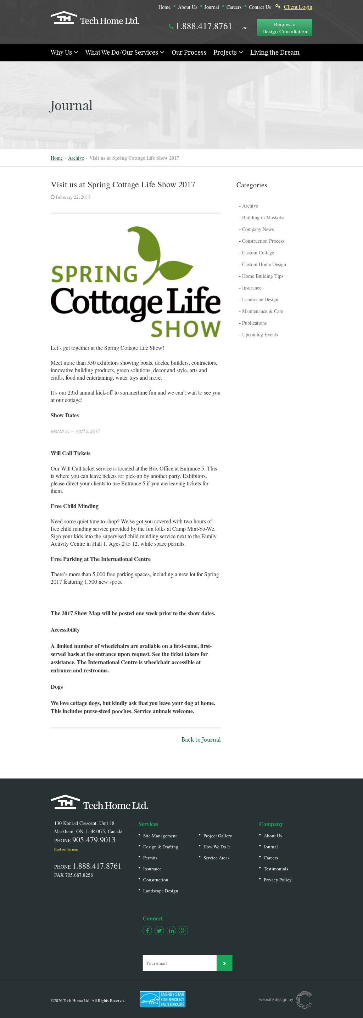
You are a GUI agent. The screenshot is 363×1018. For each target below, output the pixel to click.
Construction (155, 879)
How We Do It (216, 846)
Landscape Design (160, 890)
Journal (212, 7)
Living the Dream (275, 52)
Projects (225, 52)
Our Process (189, 52)
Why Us (61, 52)
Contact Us (260, 7)
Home (164, 7)
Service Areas (216, 857)
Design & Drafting (160, 846)
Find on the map (66, 849)
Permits (150, 857)
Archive (76, 157)
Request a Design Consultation (284, 28)
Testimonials (276, 868)
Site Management (160, 835)
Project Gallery (217, 835)
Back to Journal (201, 739)
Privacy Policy (278, 879)
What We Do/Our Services (121, 52)
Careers (234, 7)
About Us (187, 7)
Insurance (152, 868)
